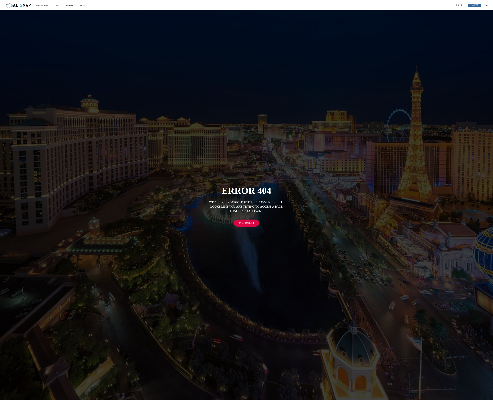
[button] (487, 5)
